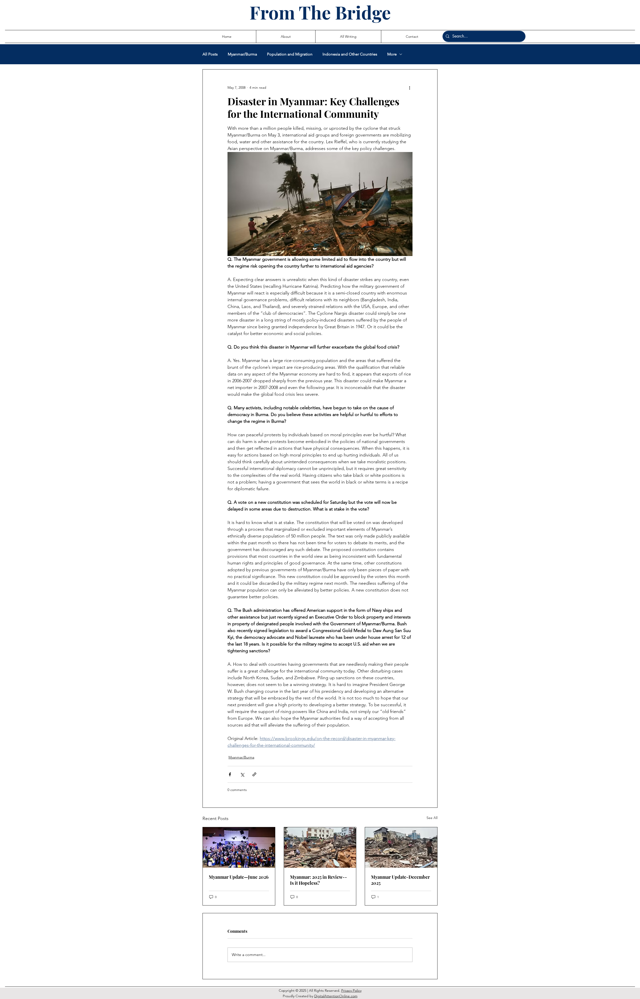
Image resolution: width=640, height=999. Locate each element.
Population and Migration (289, 54)
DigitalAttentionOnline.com (336, 996)
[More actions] (409, 87)
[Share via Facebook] (230, 774)
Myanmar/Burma (242, 54)
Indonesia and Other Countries (349, 54)
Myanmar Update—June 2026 (238, 877)
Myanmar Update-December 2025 (400, 880)
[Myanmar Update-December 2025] (401, 847)
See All (432, 818)
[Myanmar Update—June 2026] (239, 847)
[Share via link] (254, 774)
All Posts (210, 54)
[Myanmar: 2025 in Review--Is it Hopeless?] (320, 847)
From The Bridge (320, 12)
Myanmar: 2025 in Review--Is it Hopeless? (318, 880)
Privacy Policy (351, 990)
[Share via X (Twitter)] (242, 774)
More (392, 54)
